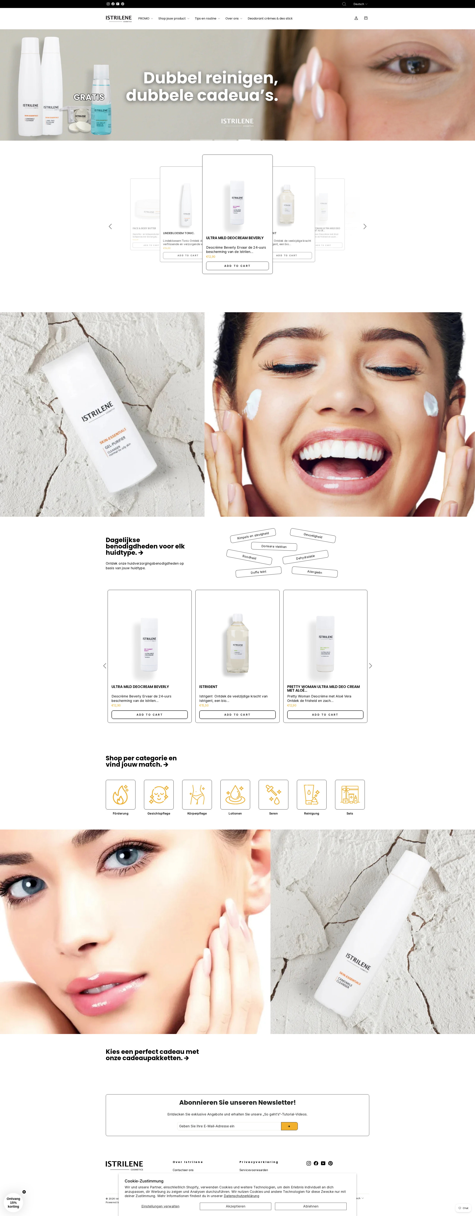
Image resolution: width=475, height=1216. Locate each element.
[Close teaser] (24, 1192)
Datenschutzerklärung (241, 1196)
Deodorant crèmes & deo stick (270, 18)
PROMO (144, 18)
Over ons (232, 18)
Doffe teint (258, 572)
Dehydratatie (305, 557)
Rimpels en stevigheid (253, 535)
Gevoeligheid (312, 535)
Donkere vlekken (274, 546)
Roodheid (249, 557)
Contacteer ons (183, 1170)
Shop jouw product (172, 18)
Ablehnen (310, 1206)
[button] (110, 226)
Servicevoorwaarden (254, 1170)
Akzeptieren (235, 1206)
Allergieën (314, 572)
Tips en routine (206, 18)
